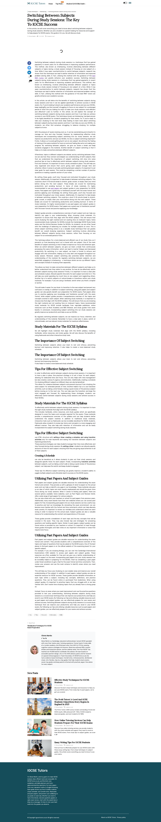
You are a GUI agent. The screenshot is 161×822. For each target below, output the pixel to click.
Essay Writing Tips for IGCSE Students (72, 742)
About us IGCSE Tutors (108, 817)
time (36, 615)
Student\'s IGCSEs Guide (75, 4)
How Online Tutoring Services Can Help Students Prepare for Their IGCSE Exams (73, 721)
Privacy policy (121, 817)
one (31, 615)
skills (61, 615)
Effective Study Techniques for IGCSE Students (71, 681)
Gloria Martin (32, 36)
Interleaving (43, 11)
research (44, 615)
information (53, 615)
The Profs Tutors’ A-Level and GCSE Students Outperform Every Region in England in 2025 (71, 702)
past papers (55, 188)
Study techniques (33, 11)
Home (51, 4)
